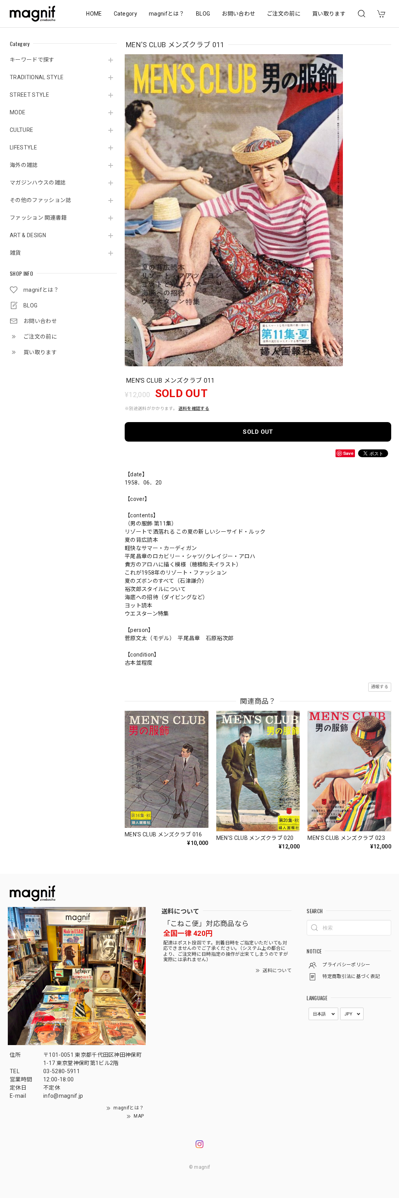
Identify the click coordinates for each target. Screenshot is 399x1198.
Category (126, 14)
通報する (379, 686)
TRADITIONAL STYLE (37, 77)
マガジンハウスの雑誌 (37, 182)
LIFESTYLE (23, 147)
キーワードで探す (32, 60)
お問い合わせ (238, 14)
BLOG (203, 14)
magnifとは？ (166, 14)
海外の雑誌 (24, 165)
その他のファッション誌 (40, 200)
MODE (17, 112)
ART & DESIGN (28, 235)
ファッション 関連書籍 (38, 218)
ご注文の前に (283, 14)
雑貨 (15, 253)
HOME (94, 14)
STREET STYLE (29, 95)
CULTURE (21, 130)
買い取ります (329, 14)
